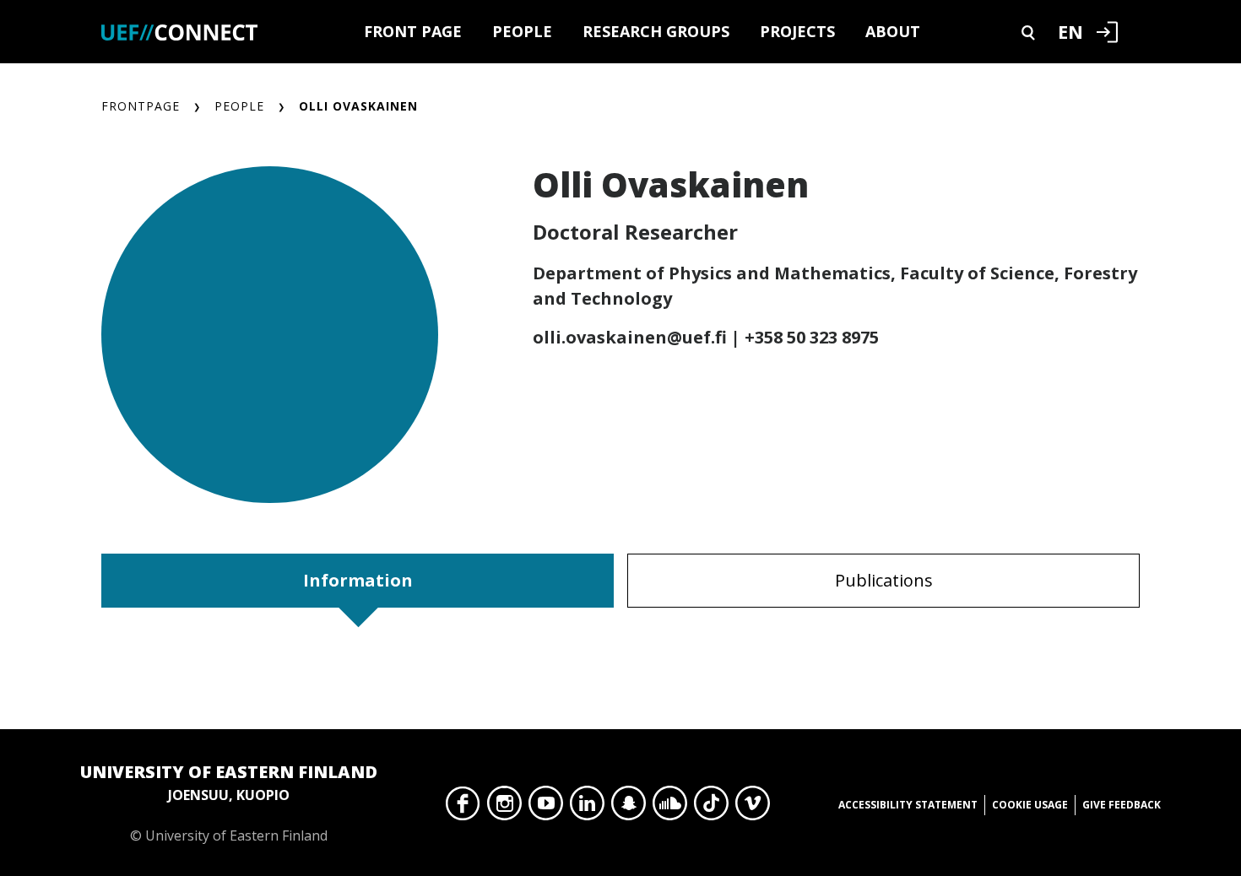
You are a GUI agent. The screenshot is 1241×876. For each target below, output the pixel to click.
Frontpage (140, 106)
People (522, 31)
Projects (797, 31)
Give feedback (1121, 805)
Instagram (504, 808)
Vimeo (752, 808)
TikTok (711, 808)
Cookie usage (1030, 805)
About (892, 31)
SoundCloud (670, 808)
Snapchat (628, 808)
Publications (884, 580)
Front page (413, 31)
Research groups (656, 31)
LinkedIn (587, 808)
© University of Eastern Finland (228, 802)
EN (1070, 31)
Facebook (463, 808)
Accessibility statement (908, 805)
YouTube (545, 808)
